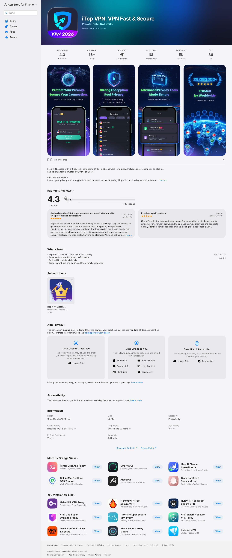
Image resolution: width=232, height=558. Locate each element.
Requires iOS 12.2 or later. (60, 428)
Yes (49, 438)
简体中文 (100, 545)
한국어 (127, 545)
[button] (20, 21)
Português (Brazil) (140, 545)
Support (107, 555)
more (162, 180)
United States (52, 545)
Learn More (137, 382)
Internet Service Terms (56, 555)
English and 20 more (118, 428)
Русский (90, 545)
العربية (81, 545)
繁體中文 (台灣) (168, 545)
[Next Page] (229, 110)
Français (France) (114, 545)
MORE (129, 235)
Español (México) (69, 545)
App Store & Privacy (77, 555)
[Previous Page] (44, 110)
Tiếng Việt (154, 545)
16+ (170, 428)
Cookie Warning (94, 555)
